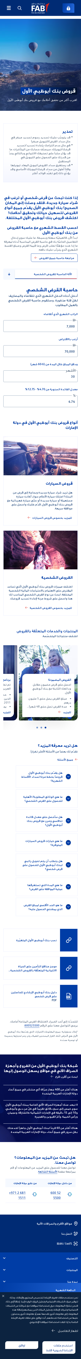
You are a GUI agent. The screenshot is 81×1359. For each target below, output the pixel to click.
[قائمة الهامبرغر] (9, 8)
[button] (41, 8)
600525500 (32, 1025)
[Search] (19, 8)
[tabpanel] (40, 346)
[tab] (45, 727)
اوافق (21, 1345)
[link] (68, 8)
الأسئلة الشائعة (47, 1171)
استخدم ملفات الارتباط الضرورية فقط (59, 1347)
